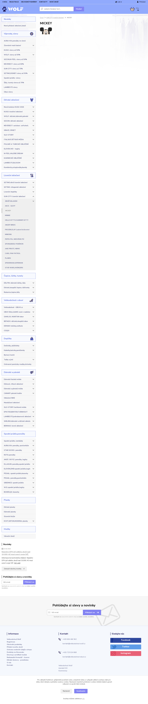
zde (83, 699)
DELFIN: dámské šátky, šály (14, 283)
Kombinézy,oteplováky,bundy (15, 167)
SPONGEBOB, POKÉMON (14, 244)
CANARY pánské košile (13, 393)
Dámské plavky (10, 512)
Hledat (79, 9)
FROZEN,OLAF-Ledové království (17, 230)
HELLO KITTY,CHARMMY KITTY (16, 220)
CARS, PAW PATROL (12, 253)
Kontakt (10, 665)
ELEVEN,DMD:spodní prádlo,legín (17, 469)
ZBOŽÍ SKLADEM (11, 201)
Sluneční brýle (9, 516)
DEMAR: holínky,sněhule (13, 326)
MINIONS (8, 234)
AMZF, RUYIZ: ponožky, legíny (15, 459)
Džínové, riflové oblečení (13, 384)
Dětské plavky (9, 507)
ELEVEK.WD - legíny (12, 149)
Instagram (126, 653)
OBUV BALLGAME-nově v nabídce (17, 312)
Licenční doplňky (10, 192)
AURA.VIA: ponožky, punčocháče (16, 445)
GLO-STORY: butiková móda (15, 407)
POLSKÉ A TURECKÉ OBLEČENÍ (16, 144)
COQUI (6, 330)
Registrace (11, 642)
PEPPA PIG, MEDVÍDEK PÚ (14, 239)
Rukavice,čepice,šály (12, 292)
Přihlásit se (29, 582)
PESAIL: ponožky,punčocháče (15, 478)
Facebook (125, 640)
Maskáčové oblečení (12, 403)
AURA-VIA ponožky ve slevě (15, 41)
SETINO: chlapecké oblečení (15, 187)
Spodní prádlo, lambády (13, 441)
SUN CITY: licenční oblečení (14, 196)
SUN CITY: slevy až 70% (13, 69)
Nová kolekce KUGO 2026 (14, 107)
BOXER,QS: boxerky (11, 492)
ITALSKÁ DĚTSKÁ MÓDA (14, 139)
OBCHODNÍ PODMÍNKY (29, 2)
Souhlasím (80, 691)
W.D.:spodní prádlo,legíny (14, 487)
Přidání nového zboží (15, 647)
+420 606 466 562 (70, 639)
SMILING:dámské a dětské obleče (17, 421)
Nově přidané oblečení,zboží (15, 26)
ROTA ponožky (9, 455)
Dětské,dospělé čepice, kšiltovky (16, 288)
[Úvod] (20, 9)
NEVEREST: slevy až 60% (14, 64)
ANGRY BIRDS (10, 225)
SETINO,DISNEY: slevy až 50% (16, 73)
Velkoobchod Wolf (14, 639)
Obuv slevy (8, 92)
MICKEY (8, 211)
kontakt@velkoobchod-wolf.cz (74, 644)
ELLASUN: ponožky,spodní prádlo (17, 464)
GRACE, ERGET (10, 130)
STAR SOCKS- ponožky (13, 450)
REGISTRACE (14, 2)
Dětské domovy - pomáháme (17, 660)
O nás (9, 662)
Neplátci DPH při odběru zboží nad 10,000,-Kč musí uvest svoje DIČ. (16, 553)
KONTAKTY (43, 2)
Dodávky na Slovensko (15, 652)
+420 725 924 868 (70, 652)
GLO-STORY (9, 135)
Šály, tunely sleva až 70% (14, 83)
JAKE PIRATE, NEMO (12, 249)
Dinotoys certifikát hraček (17, 655)
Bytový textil (9, 355)
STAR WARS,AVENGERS (14, 268)
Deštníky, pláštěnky (11, 346)
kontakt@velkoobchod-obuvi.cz (74, 657)
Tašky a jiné (8, 360)
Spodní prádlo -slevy (12, 78)
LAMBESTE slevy (10, 87)
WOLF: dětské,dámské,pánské (16, 116)
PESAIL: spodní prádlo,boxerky (16, 473)
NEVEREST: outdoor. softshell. (16, 126)
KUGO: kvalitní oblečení (13, 112)
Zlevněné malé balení (12, 45)
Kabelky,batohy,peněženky (14, 350)
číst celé (17, 563)
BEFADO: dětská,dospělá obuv (16, 321)
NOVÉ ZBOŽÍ (54, 2)
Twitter (125, 646)
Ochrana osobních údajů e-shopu (19, 649)
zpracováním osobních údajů (17, 586)
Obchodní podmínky (14, 644)
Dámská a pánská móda (13, 389)
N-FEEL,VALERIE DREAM (13, 153)
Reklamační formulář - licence (18, 657)
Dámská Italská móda (12, 379)
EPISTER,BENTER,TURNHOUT (16, 412)
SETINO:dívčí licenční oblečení (15, 182)
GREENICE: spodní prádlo (14, 483)
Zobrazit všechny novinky (12, 569)
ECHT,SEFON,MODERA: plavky (16, 521)
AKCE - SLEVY (10, 206)
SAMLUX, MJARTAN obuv (14, 317)
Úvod (41, 18)
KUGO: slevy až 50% (12, 50)
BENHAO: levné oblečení (13, 426)
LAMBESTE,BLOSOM (12, 163)
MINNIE (7, 215)
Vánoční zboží (9, 536)
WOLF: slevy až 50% (12, 55)
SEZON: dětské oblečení (13, 121)
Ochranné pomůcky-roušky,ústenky (17, 364)
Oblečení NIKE (9, 398)
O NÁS (4, 2)
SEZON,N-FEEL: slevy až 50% (15, 59)
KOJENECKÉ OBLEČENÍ (13, 158)
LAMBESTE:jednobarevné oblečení (17, 416)
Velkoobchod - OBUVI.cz (13, 307)
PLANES (8, 258)
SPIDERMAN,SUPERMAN (14, 263)
